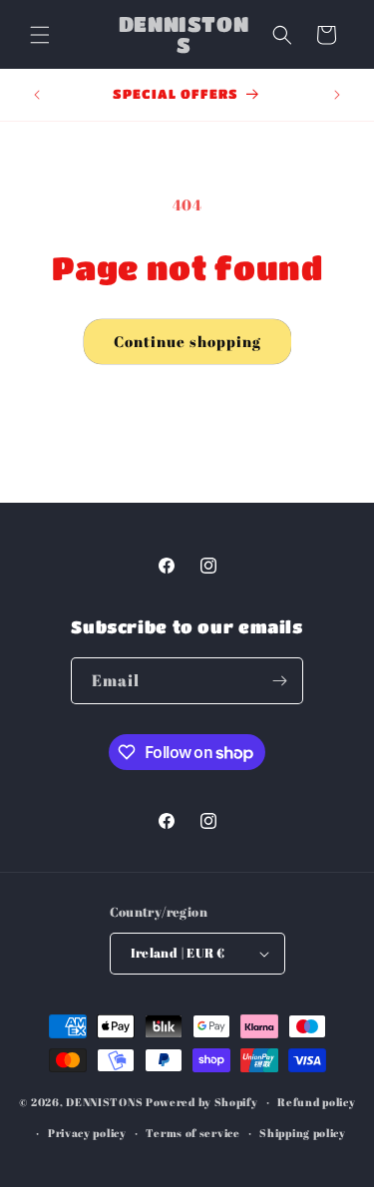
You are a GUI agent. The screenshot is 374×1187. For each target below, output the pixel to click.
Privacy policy (87, 1132)
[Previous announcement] (37, 95)
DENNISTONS (104, 1101)
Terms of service (192, 1132)
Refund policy (316, 1101)
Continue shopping (187, 341)
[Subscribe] (280, 680)
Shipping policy (302, 1132)
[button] (40, 35)
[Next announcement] (337, 95)
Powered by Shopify (202, 1101)
